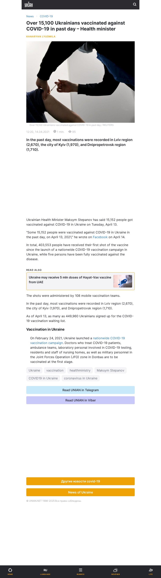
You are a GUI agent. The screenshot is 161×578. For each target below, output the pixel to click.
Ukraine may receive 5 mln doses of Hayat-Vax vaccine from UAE (70, 279)
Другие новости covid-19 (80, 481)
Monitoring (18, 155)
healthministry (80, 370)
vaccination (54, 370)
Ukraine (34, 370)
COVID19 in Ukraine (43, 378)
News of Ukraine (80, 492)
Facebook (100, 237)
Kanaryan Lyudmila (41, 36)
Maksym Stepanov (110, 370)
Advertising (18, 146)
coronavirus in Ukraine (80, 378)
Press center (92, 155)
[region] (80, 179)
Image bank (91, 146)
